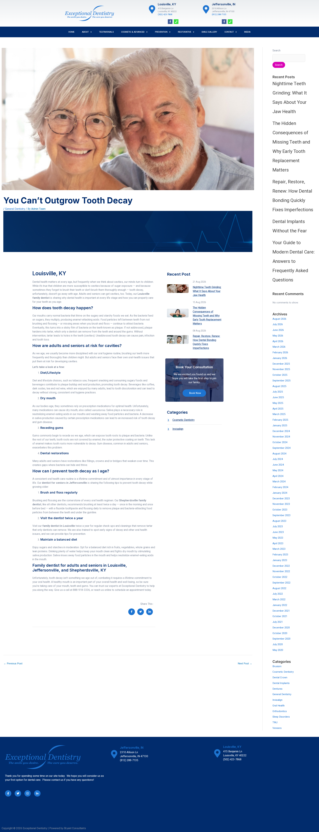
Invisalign (277, 700)
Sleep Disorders (281, 717)
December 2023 (281, 498)
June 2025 (278, 397)
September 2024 (281, 448)
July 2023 (277, 526)
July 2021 (277, 622)
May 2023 (277, 538)
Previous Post (13, 663)
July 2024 (277, 459)
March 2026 (278, 347)
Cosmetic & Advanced (133, 31)
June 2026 (278, 330)
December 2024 (281, 431)
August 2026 (279, 319)
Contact (229, 31)
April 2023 (277, 543)
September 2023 (281, 515)
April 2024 (277, 476)
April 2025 (277, 409)
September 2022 (281, 582)
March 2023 (278, 549)
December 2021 (281, 611)
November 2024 (281, 436)
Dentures (277, 689)
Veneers (277, 728)
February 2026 (280, 352)
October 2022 (279, 577)
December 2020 (281, 627)
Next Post (245, 663)
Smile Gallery (209, 31)
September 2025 (281, 380)
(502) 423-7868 (165, 14)
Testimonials (106, 31)
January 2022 (279, 605)
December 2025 (281, 364)
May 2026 (277, 335)
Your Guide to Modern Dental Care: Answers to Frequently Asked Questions (293, 261)
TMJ (274, 722)
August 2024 (279, 453)
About (85, 31)
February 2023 (280, 554)
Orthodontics (279, 711)
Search (276, 51)
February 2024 (280, 487)
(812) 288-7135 (219, 14)
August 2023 (279, 521)
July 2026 (277, 324)
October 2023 (279, 509)
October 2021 (279, 616)
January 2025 (279, 425)
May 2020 (277, 650)
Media (247, 31)
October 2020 (279, 633)
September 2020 (281, 639)
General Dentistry (15, 209)
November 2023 (281, 504)
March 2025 (278, 414)
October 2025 (279, 375)
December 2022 (281, 566)
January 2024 (279, 493)
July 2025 (277, 392)
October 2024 (279, 442)
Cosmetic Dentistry (283, 672)
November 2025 (281, 369)
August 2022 (279, 588)
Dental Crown (279, 677)
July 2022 (277, 594)
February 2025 (280, 420)
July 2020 (277, 644)
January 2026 (279, 358)
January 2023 (279, 560)
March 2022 (278, 599)
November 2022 (281, 571)
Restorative (184, 31)
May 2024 (277, 470)
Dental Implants (281, 683)
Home (71, 31)
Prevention (161, 31)
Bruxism (276, 666)
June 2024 (278, 465)
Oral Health (278, 705)
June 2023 (278, 532)
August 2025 (279, 386)
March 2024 (278, 481)
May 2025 (277, 403)
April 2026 (277, 341)
